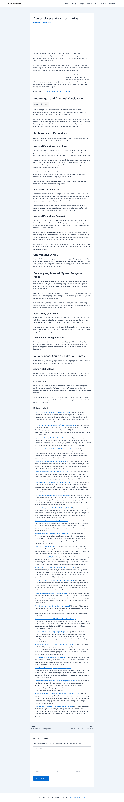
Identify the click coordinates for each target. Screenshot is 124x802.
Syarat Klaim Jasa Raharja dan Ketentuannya (57, 91)
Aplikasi (89, 4)
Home (66, 4)
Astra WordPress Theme (77, 797)
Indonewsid (14, 3)
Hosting (73, 4)
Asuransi (112, 4)
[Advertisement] (62, 39)
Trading (103, 4)
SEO (96, 4)
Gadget (81, 4)
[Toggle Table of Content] (45, 104)
